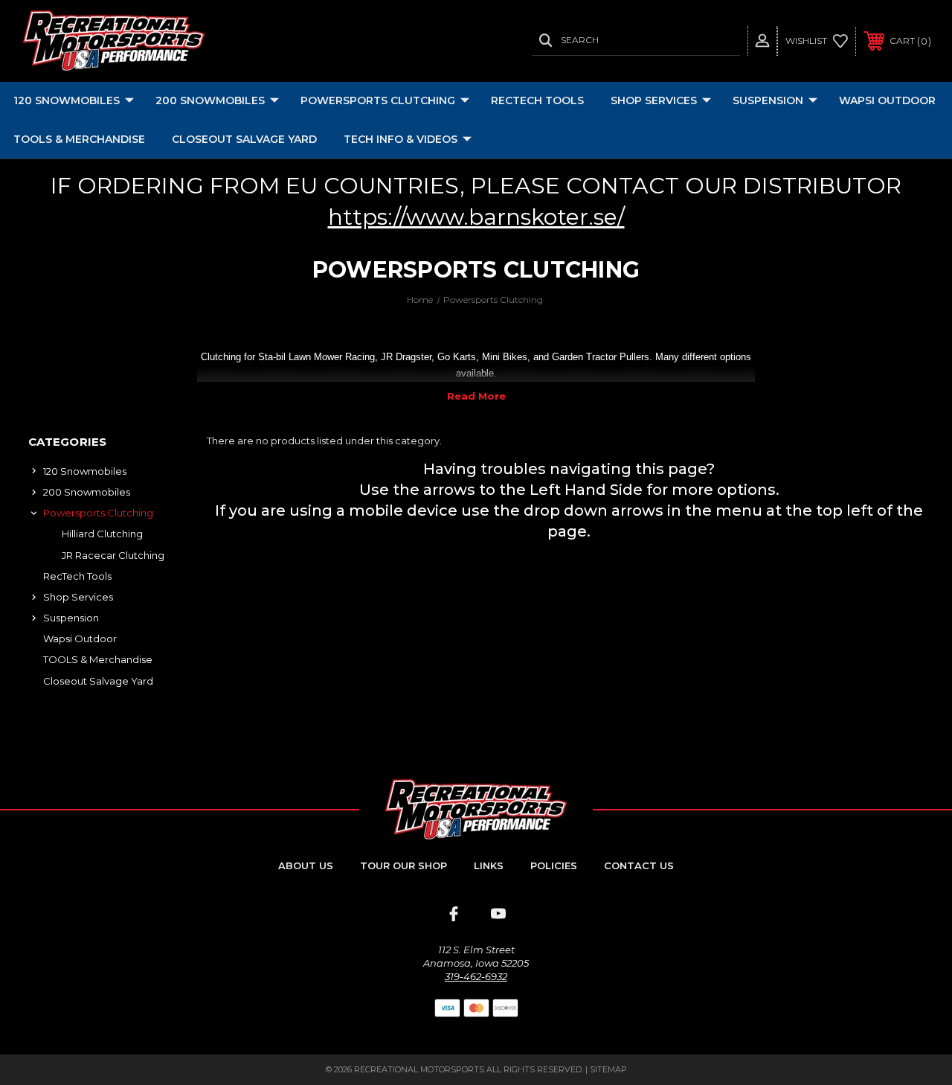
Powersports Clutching (377, 100)
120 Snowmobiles (66, 100)
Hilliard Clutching (102, 534)
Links (489, 865)
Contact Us (639, 865)
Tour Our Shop (403, 865)
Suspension (768, 100)
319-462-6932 (476, 976)
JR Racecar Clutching (113, 555)
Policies (553, 865)
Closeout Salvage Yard (244, 139)
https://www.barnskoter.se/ (476, 217)
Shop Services (654, 100)
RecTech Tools (537, 100)
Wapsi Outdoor (887, 100)
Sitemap (608, 1069)
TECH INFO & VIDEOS (400, 139)
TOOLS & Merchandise (79, 139)
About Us (305, 865)
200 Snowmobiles (210, 100)
